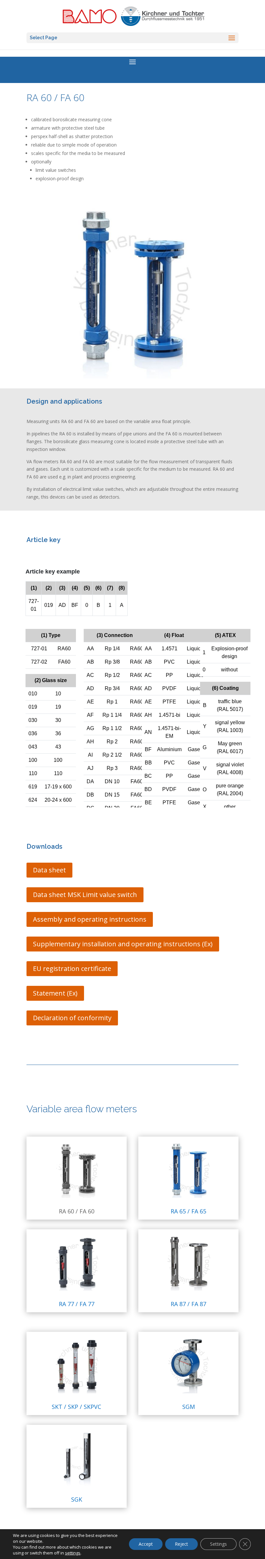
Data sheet (49, 870)
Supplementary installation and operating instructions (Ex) (123, 943)
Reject (181, 1544)
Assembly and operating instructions (89, 919)
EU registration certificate (72, 968)
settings (72, 1553)
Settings (218, 1544)
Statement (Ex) (55, 993)
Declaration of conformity (72, 1017)
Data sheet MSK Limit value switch (85, 894)
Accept (146, 1544)
